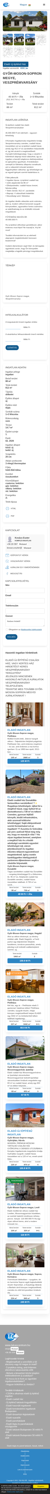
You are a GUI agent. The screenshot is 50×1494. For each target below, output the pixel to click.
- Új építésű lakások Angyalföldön (21, 1402)
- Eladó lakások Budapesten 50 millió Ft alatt (24, 1436)
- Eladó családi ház (14, 1399)
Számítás (12, 348)
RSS (25, 1474)
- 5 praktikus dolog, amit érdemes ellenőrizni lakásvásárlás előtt (20, 1368)
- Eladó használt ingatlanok (18, 1406)
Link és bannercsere (25, 1470)
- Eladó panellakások (15, 1421)
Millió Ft (26, 327)
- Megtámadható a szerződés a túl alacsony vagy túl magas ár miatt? (21, 1363)
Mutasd (23, 544)
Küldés (11, 637)
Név (7, 585)
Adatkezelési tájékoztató (15, 1492)
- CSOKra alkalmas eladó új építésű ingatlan (22, 1394)
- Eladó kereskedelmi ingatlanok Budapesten (20, 1410)
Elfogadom (40, 1486)
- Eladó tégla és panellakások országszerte (19, 1425)
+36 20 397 (12, 544)
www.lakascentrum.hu (17, 1345)
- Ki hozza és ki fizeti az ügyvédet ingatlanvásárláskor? (20, 1380)
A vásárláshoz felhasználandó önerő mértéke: (24, 334)
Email (8, 595)
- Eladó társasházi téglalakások (20, 1414)
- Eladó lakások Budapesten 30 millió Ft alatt (24, 1431)
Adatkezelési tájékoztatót (31, 629)
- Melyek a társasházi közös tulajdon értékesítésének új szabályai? (22, 1374)
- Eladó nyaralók (13, 1418)
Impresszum (25, 1465)
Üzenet (9, 616)
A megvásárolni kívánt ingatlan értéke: (21, 322)
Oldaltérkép (25, 1451)
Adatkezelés (25, 1456)
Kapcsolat (25, 1460)
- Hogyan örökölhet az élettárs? (20, 1384)
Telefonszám (11, 606)
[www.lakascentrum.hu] (6, 4)
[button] (25, 5)
